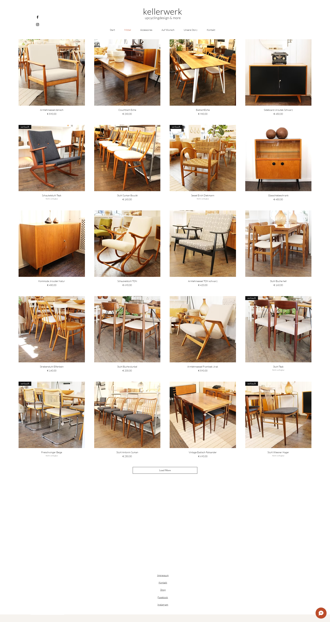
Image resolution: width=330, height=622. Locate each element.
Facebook (163, 597)
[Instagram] (38, 24)
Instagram (162, 604)
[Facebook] (38, 17)
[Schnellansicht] (52, 72)
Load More (165, 470)
